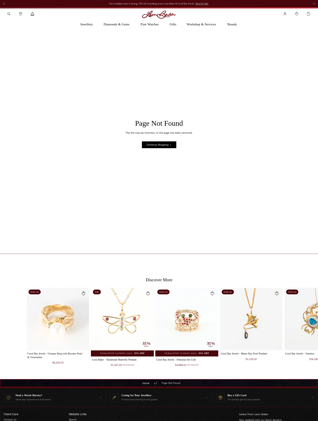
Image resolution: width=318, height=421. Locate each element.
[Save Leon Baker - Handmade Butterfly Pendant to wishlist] (148, 293)
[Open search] (9, 14)
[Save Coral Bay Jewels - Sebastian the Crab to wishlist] (212, 293)
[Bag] (308, 14)
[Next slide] (287, 328)
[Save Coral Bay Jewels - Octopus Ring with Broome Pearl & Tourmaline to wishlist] (84, 293)
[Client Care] (32, 14)
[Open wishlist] (297, 14)
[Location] (21, 14)
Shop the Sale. (202, 3)
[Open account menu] (285, 14)
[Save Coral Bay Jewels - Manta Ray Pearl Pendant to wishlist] (277, 293)
